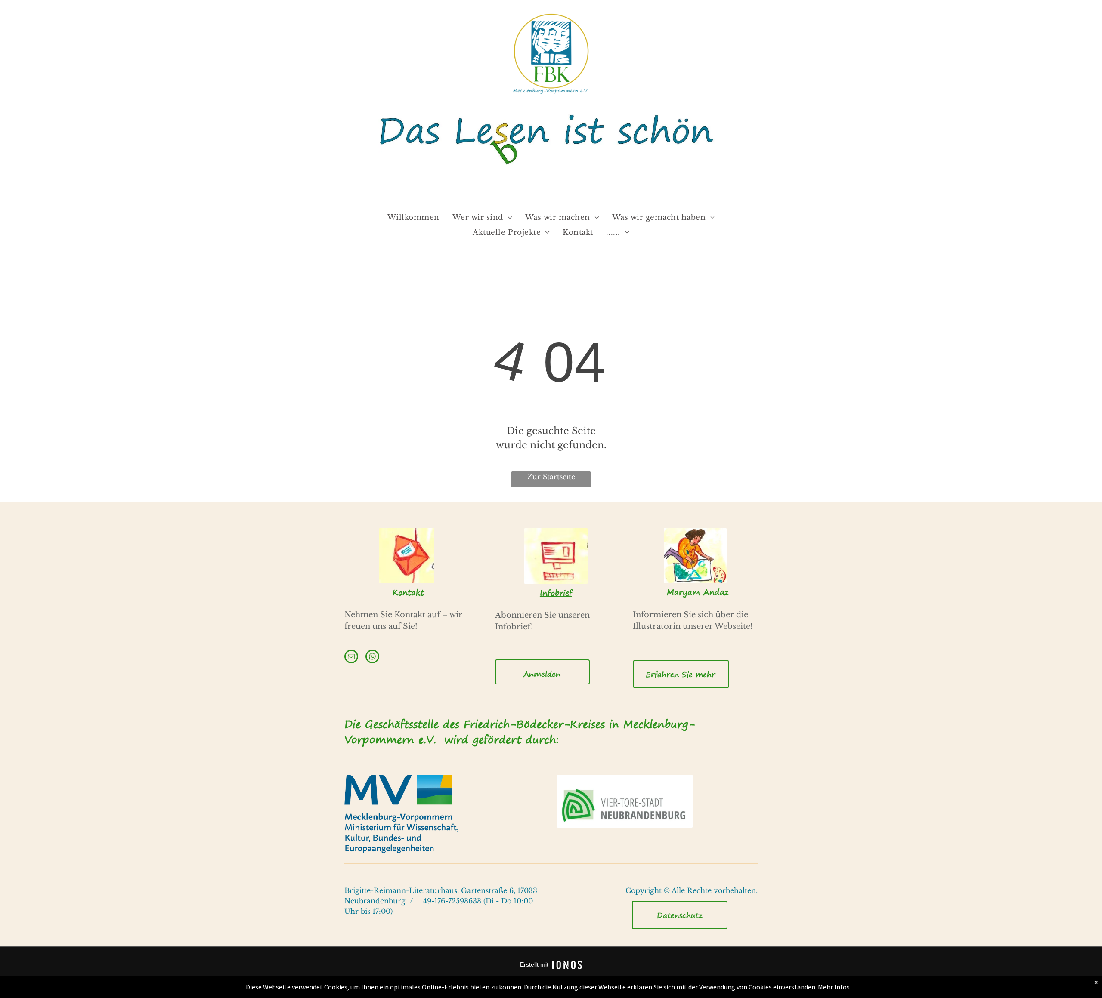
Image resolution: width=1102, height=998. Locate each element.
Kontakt (408, 592)
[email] (351, 657)
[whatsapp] (372, 657)
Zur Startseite (551, 476)
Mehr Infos (834, 987)
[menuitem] (413, 217)
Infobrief (556, 593)
